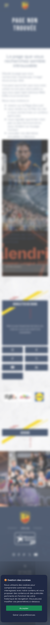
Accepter (23, 608)
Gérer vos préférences (24, 614)
